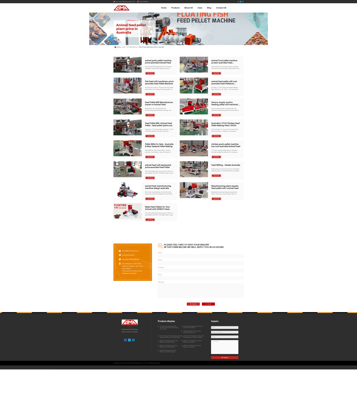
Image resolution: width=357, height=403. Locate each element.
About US (188, 8)
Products (175, 8)
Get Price (150, 73)
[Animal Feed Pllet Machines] (126, 8)
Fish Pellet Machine (132, 47)
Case (200, 8)
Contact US (221, 8)
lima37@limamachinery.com (130, 251)
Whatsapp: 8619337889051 (130, 259)
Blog (209, 8)
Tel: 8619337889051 (128, 255)
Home (164, 8)
